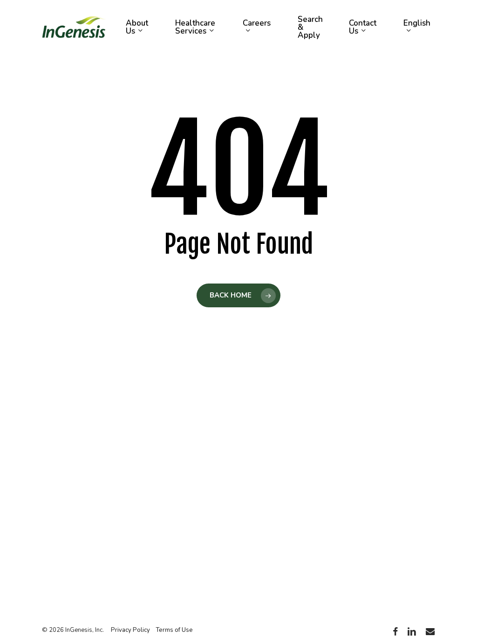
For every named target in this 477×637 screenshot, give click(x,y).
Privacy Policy (130, 630)
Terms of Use (174, 630)
